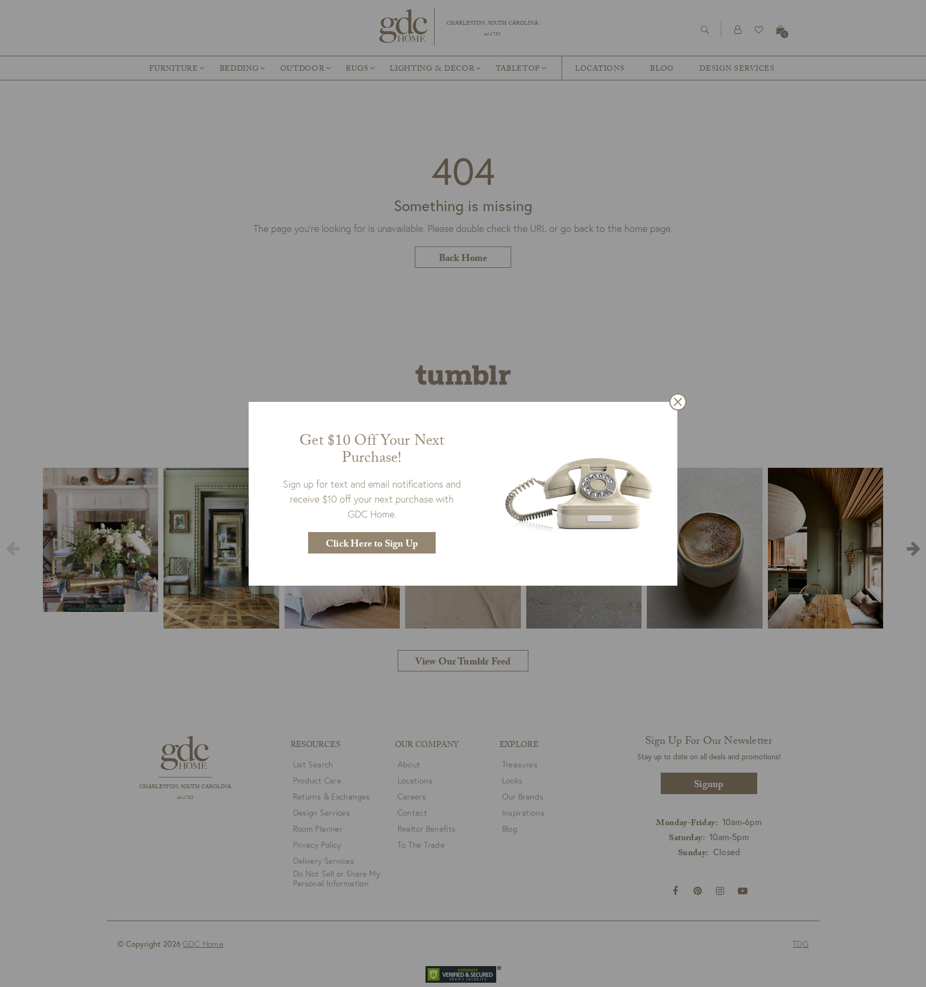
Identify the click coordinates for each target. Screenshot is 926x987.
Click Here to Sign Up (372, 545)
